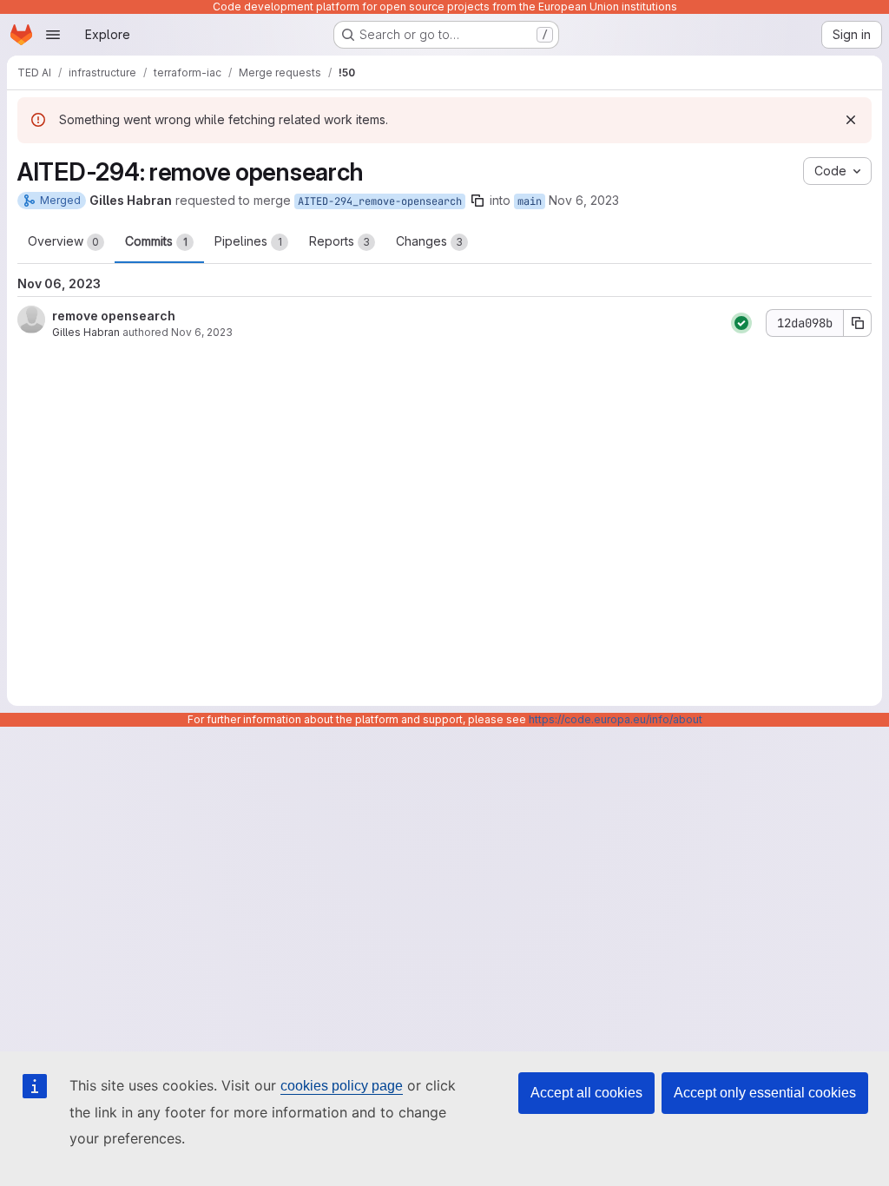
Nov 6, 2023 (584, 200)
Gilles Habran (86, 332)
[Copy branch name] (477, 200)
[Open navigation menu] (53, 35)
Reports (339, 241)
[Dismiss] (850, 119)
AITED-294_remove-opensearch (380, 201)
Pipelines (248, 241)
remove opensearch (113, 315)
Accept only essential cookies (765, 1092)
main (529, 201)
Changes (429, 241)
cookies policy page (341, 1085)
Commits (156, 241)
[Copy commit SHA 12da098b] (858, 323)
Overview (63, 241)
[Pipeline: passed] (741, 323)
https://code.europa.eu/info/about (615, 719)
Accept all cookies (586, 1092)
